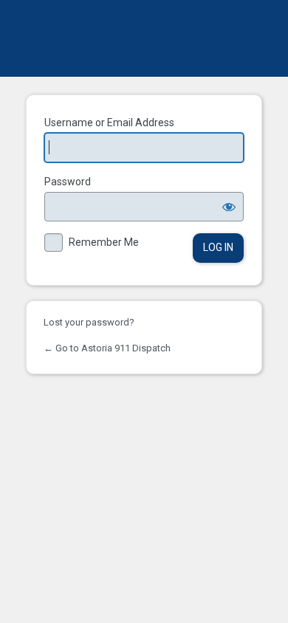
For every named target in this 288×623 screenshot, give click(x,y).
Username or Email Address (109, 122)
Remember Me (104, 242)
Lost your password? (89, 322)
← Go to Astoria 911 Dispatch (107, 348)
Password (67, 181)
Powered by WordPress (144, 38)
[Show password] (229, 206)
